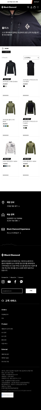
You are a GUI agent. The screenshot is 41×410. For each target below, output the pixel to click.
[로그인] (31, 7)
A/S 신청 (4, 336)
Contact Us (5, 277)
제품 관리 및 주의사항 (7, 329)
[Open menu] (37, 7)
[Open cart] (34, 7)
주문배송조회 (5, 314)
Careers (20, 277)
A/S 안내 (4, 332)
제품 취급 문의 (5, 354)
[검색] (28, 7)
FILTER (6, 48)
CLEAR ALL (7, 52)
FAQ (3, 318)
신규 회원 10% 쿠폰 (12, 2)
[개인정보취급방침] (13, 388)
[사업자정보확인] (24, 382)
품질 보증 (4, 340)
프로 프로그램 (5, 361)
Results (4, 57)
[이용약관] (5, 388)
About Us (13, 277)
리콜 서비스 (5, 343)
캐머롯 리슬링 (5, 358)
